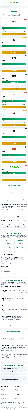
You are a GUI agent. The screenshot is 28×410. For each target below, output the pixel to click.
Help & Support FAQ (3, 398)
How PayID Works (3, 389)
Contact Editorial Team (3, 399)
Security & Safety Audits (3, 390)
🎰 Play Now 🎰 (14, 34)
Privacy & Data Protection (18, 398)
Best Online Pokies (17, 390)
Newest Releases (17, 389)
